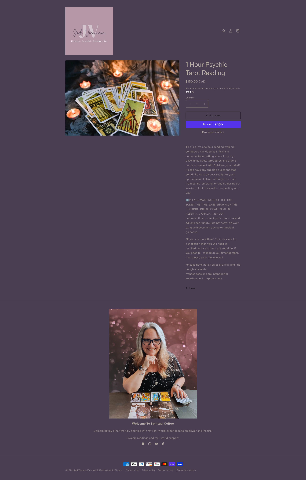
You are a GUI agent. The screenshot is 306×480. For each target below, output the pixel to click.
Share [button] (192, 288)
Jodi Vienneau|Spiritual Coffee (88, 470)
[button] (223, 30)
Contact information (186, 470)
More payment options (213, 132)
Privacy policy (132, 470)
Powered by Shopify (112, 470)
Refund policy (148, 470)
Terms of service (166, 470)
